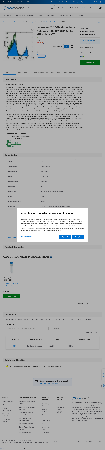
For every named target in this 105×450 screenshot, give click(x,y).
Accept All (78, 237)
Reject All (65, 237)
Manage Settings (26, 237)
